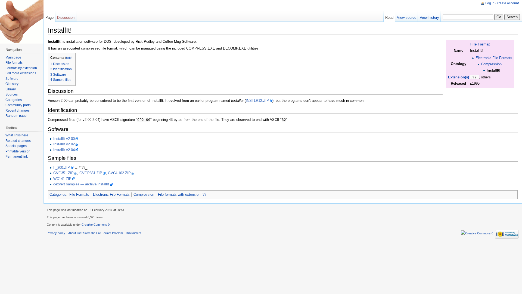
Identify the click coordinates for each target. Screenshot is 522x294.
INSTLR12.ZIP (257, 101)
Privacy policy (56, 233)
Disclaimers (133, 233)
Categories (57, 194)
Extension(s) (458, 77)
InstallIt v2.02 (64, 144)
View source (406, 18)
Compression (491, 64)
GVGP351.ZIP (90, 173)
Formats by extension (21, 68)
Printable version (17, 151)
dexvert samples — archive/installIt (81, 184)
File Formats (79, 194)
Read (389, 18)
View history (429, 18)
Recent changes (17, 110)
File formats (14, 63)
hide (69, 57)
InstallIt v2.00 (64, 139)
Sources (11, 94)
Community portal (18, 105)
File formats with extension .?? (182, 194)
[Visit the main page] (22, 22)
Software (11, 79)
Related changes (18, 141)
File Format (480, 44)
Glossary (11, 84)
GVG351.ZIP (63, 173)
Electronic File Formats (494, 58)
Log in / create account (502, 3)
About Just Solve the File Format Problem (95, 233)
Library (10, 89)
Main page (13, 57)
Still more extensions (20, 73)
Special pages (16, 146)
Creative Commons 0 (96, 224)
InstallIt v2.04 (64, 150)
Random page (16, 116)
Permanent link (16, 156)
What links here (16, 135)
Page (49, 18)
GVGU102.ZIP (119, 173)
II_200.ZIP (61, 168)
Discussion (65, 18)
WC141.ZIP (62, 179)
